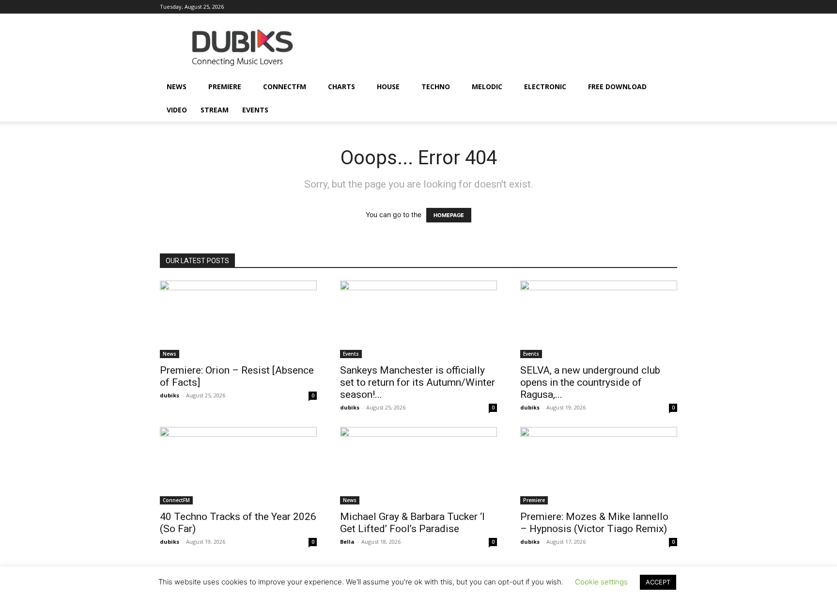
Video (177, 109)
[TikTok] (638, 7)
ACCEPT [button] (658, 582)
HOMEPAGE (449, 215)
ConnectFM (284, 86)
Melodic (487, 86)
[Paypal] (590, 7)
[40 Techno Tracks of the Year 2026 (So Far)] (238, 465)
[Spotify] (622, 7)
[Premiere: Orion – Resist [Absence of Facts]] (238, 319)
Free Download (617, 86)
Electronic (545, 86)
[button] (665, 87)
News (176, 86)
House (388, 86)
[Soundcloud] (606, 7)
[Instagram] (558, 7)
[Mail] (574, 7)
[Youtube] (670, 7)
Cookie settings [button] (601, 581)
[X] (654, 7)
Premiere (224, 86)
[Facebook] (542, 7)
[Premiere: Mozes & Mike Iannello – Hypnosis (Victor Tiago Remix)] (598, 465)
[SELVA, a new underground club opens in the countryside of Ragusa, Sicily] (598, 319)
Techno (435, 86)
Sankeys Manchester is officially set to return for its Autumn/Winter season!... (417, 382)
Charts (341, 86)
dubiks (169, 395)
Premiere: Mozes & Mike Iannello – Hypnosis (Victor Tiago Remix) (594, 523)
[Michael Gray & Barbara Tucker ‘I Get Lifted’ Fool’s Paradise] (418, 465)
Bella (347, 541)
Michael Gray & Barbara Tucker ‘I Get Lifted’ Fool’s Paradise (412, 523)
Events (255, 109)
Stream (215, 109)
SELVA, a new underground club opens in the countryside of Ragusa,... (590, 382)
